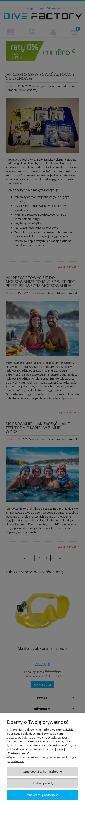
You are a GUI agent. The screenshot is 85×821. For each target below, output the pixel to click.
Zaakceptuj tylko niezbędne (42, 771)
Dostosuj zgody (42, 783)
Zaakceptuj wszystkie (42, 795)
